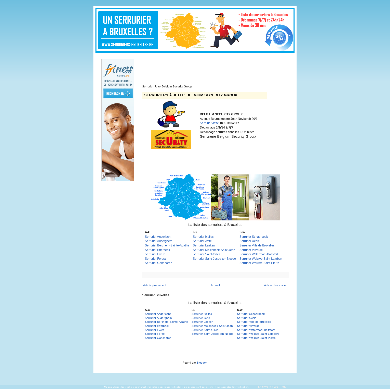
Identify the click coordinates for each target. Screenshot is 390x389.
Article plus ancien (275, 285)
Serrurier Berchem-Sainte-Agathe (167, 245)
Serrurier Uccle (249, 241)
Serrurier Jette (209, 123)
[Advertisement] (216, 68)
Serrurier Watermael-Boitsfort (258, 254)
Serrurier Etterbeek (157, 250)
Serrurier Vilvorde (251, 250)
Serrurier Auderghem (158, 241)
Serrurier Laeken (204, 245)
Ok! (284, 387)
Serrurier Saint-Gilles (206, 254)
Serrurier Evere (155, 254)
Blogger (202, 362)
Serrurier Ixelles (203, 236)
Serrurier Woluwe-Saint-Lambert (260, 258)
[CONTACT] (171, 126)
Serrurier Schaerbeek (253, 236)
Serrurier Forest (155, 258)
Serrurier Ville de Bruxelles (257, 245)
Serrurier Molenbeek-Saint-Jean (214, 250)
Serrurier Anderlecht (158, 236)
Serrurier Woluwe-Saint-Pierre (259, 263)
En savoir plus (268, 387)
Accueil (215, 285)
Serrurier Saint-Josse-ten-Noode (214, 258)
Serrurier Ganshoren (158, 263)
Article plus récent (154, 285)
